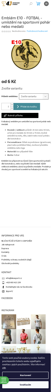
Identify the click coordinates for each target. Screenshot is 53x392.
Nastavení (25, 375)
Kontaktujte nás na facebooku (19, 286)
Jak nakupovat (7, 244)
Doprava (5, 248)
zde (4, 367)
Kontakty (5, 252)
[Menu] (46, 4)
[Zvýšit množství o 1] (11, 105)
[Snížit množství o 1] (11, 108)
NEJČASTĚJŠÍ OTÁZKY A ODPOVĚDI (16, 240)
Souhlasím (25, 384)
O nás (3, 255)
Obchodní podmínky (10, 263)
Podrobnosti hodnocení (37, 31)
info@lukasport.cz (14, 278)
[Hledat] (31, 4)
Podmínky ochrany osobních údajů (16, 259)
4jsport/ (9, 291)
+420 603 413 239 (13, 282)
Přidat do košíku (28, 106)
